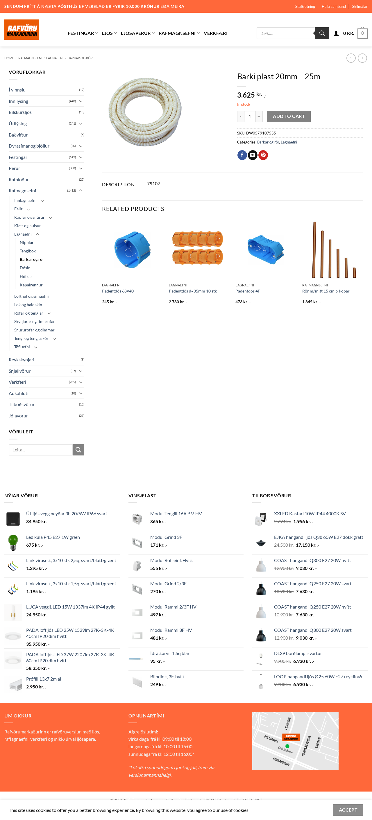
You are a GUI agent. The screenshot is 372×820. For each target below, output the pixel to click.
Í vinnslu (17, 89)
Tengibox (28, 250)
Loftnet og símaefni (31, 296)
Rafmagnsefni (177, 33)
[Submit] (78, 449)
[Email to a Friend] (252, 155)
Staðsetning (305, 6)
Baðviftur (18, 134)
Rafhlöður (19, 179)
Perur (14, 168)
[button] (336, 33)
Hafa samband (334, 6)
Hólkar (26, 276)
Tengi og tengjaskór (31, 338)
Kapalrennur (31, 284)
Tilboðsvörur (22, 404)
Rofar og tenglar (28, 313)
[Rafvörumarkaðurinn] (31, 29)
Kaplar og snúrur (29, 217)
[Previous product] (362, 57)
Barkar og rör (80, 58)
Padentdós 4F (247, 290)
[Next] (363, 267)
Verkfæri (216, 33)
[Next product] (350, 57)
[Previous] (102, 267)
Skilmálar (360, 6)
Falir (18, 208)
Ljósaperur (136, 33)
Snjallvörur (20, 371)
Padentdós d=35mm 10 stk (193, 290)
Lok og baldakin (28, 304)
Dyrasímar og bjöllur (29, 145)
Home (9, 58)
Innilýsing (18, 101)
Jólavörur (18, 415)
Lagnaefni (54, 58)
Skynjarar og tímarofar (34, 321)
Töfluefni (22, 346)
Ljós (107, 33)
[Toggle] (80, 100)
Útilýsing (18, 123)
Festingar (81, 33)
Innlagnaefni (25, 200)
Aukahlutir (19, 393)
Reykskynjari (21, 359)
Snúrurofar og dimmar (34, 329)
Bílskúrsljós (20, 112)
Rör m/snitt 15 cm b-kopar (326, 290)
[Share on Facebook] (242, 155)
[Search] (322, 33)
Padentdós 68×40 (118, 290)
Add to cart (289, 116)
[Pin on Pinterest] (263, 155)
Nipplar (27, 242)
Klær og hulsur (27, 225)
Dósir (25, 267)
